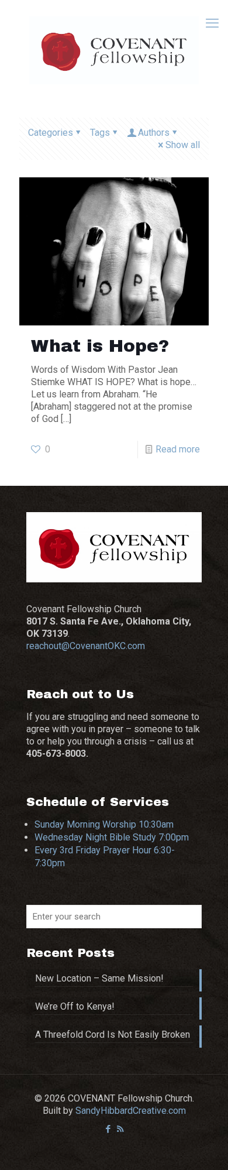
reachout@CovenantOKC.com (85, 645)
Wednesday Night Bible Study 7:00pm (111, 837)
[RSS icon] (120, 1129)
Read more (178, 449)
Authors (154, 132)
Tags (100, 132)
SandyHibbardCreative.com (130, 1110)
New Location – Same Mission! (99, 978)
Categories (50, 132)
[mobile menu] (212, 23)
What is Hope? (100, 346)
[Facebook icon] (107, 1129)
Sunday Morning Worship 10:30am (104, 824)
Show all (182, 144)
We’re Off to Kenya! (75, 1006)
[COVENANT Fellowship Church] (114, 50)
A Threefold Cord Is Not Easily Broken (112, 1034)
